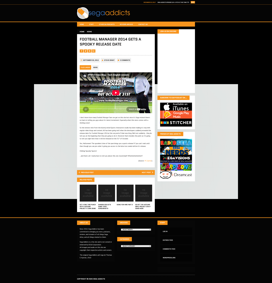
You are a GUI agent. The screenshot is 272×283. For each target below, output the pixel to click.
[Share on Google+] (93, 51)
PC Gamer (148, 161)
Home (82, 24)
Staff (91, 24)
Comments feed (169, 249)
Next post (146, 172)
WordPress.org (169, 258)
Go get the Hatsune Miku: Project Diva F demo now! (143, 207)
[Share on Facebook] (82, 51)
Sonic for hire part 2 (125, 205)
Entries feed (168, 240)
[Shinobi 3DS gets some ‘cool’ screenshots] (106, 200)
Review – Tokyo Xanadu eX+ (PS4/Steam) (176, 2)
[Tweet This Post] (86, 51)
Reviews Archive (126, 24)
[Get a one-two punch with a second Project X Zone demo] (88, 200)
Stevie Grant (109, 60)
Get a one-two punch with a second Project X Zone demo (88, 207)
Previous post (87, 172)
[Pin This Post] (90, 51)
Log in (165, 231)
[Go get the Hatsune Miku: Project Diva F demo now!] (143, 200)
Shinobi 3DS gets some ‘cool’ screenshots (104, 207)
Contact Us (143, 24)
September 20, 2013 (91, 60)
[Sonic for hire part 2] (125, 200)
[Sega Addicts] (136, 13)
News (95, 67)
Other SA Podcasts (107, 24)
